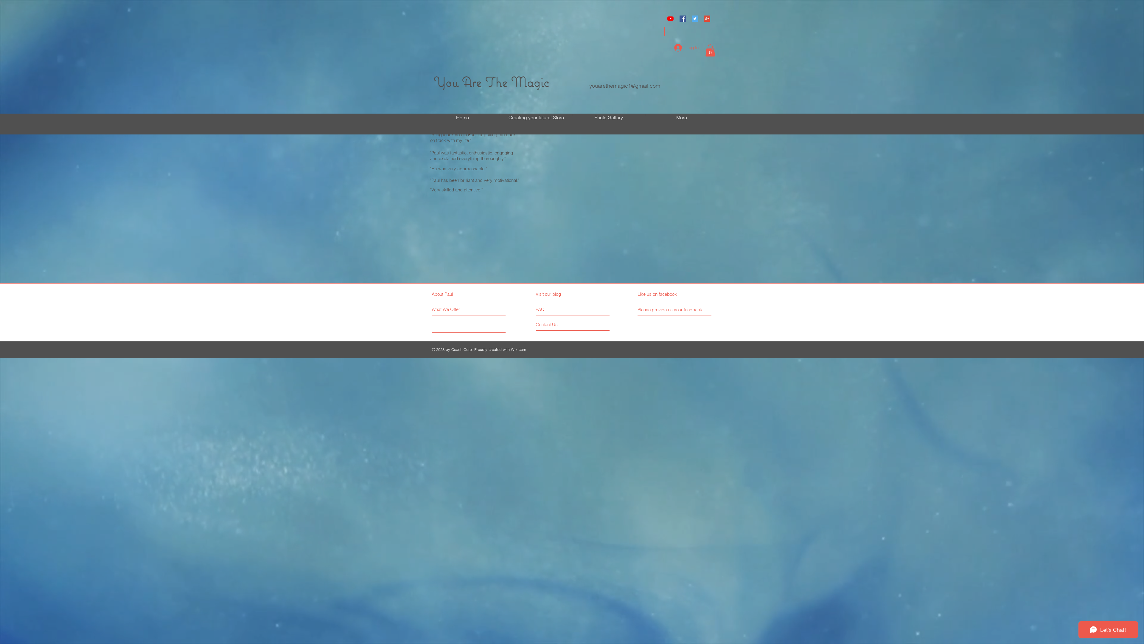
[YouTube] (670, 19)
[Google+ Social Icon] (707, 19)
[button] (710, 50)
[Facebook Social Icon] (683, 19)
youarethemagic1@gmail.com (624, 85)
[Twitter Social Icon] (695, 19)
